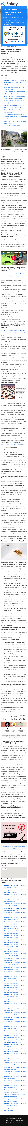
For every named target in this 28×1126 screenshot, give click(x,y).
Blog (5, 1120)
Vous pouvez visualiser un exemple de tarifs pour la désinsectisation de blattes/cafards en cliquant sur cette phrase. (14, 846)
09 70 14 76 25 (15, 41)
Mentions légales (19, 1122)
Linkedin (7, 1122)
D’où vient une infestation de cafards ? (14, 105)
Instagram (21, 1120)
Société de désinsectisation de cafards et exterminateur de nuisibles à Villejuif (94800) (15, 83)
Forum (12, 1122)
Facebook (15, 1120)
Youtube (9, 1120)
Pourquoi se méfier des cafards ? (13, 107)
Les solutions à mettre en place (15, 114)
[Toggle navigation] (25, 4)
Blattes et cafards (11, 46)
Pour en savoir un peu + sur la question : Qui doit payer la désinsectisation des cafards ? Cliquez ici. (13, 276)
